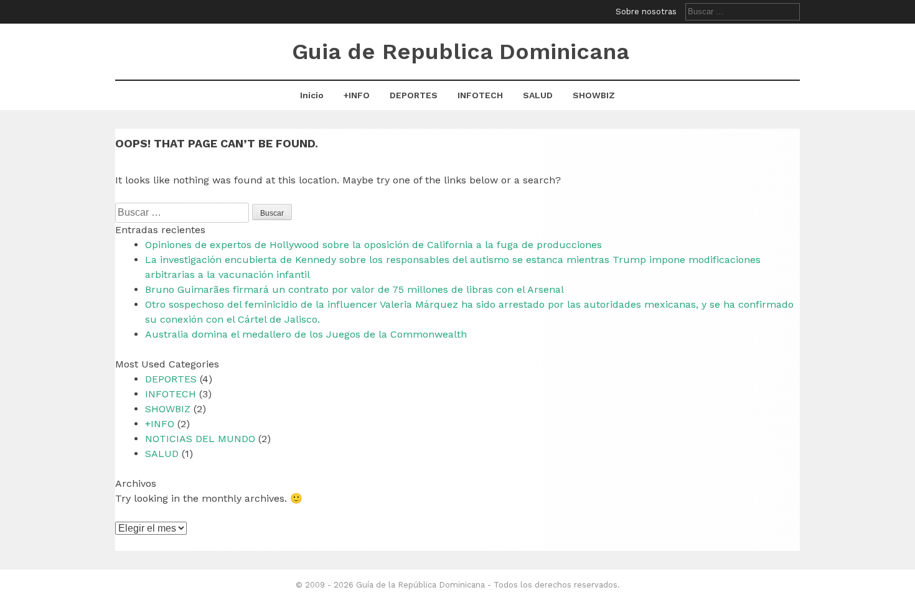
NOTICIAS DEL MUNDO (200, 439)
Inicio (312, 95)
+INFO (357, 95)
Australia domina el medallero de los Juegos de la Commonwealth (306, 334)
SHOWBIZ (594, 95)
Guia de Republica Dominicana (460, 52)
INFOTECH (480, 95)
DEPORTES (414, 95)
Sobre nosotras (646, 11)
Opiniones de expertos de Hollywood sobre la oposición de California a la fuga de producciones (373, 245)
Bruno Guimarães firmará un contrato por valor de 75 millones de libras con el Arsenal (354, 289)
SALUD (538, 95)
